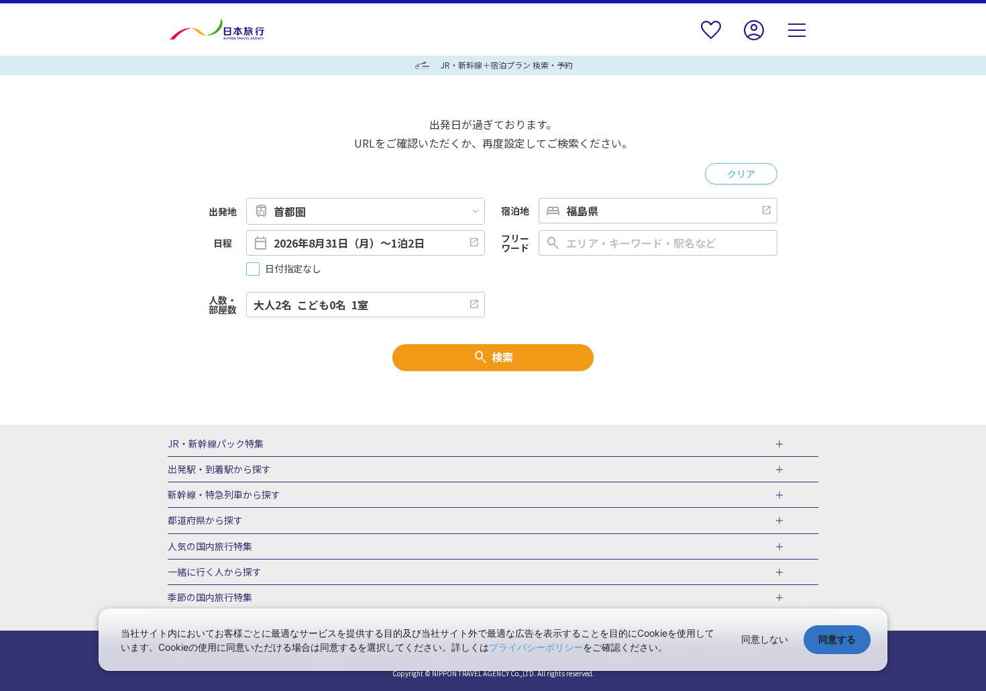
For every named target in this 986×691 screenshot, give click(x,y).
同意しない (764, 639)
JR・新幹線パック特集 (216, 444)
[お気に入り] (711, 38)
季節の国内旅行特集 (210, 598)
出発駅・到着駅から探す (219, 470)
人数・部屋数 (223, 304)
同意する (837, 639)
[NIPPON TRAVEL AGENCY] (222, 29)
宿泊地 (515, 210)
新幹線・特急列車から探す (224, 495)
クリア (741, 173)
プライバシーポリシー (536, 647)
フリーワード (515, 242)
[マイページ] (754, 38)
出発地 (223, 211)
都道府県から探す (205, 521)
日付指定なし (293, 268)
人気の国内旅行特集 (210, 547)
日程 (222, 243)
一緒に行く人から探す (215, 572)
